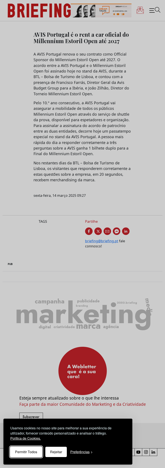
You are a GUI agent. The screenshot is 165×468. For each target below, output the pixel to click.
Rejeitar (56, 451)
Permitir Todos (26, 451)
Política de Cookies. (25, 438)
